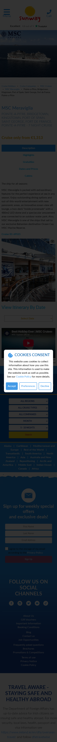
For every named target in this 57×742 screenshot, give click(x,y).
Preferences (28, 386)
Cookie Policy (23, 376)
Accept (12, 386)
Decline (45, 386)
